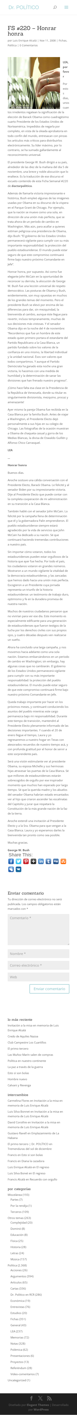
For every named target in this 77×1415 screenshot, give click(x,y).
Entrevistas (17, 1307)
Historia (15, 1247)
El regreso (42, 1167)
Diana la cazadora (32, 1161)
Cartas (14, 1288)
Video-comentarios (22, 1374)
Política (12, 45)
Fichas (63, 40)
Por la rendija (19, 1205)
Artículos (16, 1282)
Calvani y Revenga (19, 1085)
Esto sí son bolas (18, 1073)
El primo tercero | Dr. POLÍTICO (28, 1144)
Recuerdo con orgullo (43, 1179)
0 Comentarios (29, 45)
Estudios (15, 1313)
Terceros (15, 1212)
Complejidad (18, 1222)
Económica (17, 1301)
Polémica (16, 1349)
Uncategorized (17, 1380)
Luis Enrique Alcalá (25, 40)
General (15, 1325)
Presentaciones (20, 1356)
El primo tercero (18, 1048)
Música (14, 1259)
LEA (12, 1331)
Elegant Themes (38, 1405)
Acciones (16, 1270)
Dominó (15, 1228)
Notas (14, 1343)
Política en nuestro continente (27, 1061)
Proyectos (16, 1362)
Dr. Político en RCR (22, 1294)
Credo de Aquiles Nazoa (23, 1036)
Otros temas (16, 1218)
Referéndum (18, 1368)
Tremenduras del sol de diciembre (30, 1149)
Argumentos (18, 1276)
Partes (14, 1199)
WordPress (41, 1409)
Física (14, 1241)
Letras (14, 1253)
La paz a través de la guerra (25, 1067)
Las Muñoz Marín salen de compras (30, 1054)
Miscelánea (15, 1195)
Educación (17, 1235)
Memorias (16, 1337)
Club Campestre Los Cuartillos (27, 1042)
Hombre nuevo (17, 1079)
